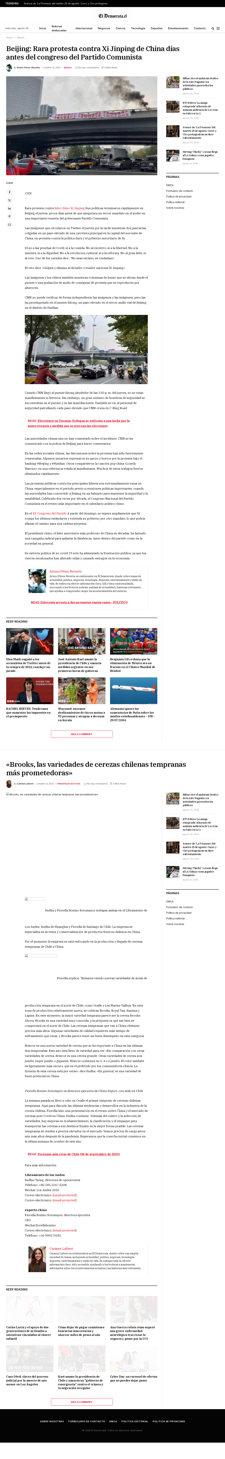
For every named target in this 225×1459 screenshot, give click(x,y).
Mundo (68, 67)
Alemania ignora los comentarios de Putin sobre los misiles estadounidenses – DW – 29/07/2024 (132, 714)
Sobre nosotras (175, 207)
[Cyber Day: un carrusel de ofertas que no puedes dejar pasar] (133, 1358)
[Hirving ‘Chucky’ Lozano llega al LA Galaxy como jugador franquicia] (172, 156)
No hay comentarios (88, 67)
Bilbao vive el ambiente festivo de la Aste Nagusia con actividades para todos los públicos (200, 84)
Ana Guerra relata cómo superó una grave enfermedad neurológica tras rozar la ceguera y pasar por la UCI (132, 1332)
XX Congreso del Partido (50, 513)
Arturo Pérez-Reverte (28, 67)
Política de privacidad (178, 196)
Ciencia (120, 28)
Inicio (42, 28)
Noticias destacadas (59, 28)
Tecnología (138, 28)
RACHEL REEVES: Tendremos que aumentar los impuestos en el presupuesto (28, 712)
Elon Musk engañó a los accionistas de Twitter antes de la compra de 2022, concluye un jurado (28, 664)
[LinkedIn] (9, 208)
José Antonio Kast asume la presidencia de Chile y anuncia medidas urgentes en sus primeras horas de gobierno (79, 664)
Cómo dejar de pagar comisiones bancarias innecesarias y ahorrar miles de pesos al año (81, 1331)
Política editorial (175, 202)
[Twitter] (9, 200)
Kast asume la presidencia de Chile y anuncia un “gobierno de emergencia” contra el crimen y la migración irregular (80, 1382)
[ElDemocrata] (112, 15)
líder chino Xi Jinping (69, 208)
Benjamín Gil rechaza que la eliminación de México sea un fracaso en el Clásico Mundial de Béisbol (132, 664)
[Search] (213, 28)
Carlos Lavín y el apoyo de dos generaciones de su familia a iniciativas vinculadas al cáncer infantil (28, 1332)
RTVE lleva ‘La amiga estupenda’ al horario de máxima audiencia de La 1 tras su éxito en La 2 (200, 108)
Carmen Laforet (25, 783)
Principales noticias (68, 784)
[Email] (9, 224)
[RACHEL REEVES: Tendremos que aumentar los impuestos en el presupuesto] (29, 690)
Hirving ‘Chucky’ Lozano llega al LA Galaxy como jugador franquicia (200, 155)
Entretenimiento (178, 28)
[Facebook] (9, 192)
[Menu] (218, 28)
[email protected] (64, 1195)
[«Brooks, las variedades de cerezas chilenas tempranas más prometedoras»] (81, 842)
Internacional (84, 28)
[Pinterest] (9, 216)
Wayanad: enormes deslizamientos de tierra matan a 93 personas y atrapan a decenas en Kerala (81, 714)
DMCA (169, 185)
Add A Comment (81, 734)
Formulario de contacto (179, 190)
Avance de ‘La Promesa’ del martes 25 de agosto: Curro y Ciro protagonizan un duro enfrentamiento (68, 3)
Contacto (199, 28)
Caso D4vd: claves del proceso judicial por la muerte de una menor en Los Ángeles (27, 1380)
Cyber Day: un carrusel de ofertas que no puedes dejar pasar (133, 1378)
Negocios (104, 28)
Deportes (156, 28)
